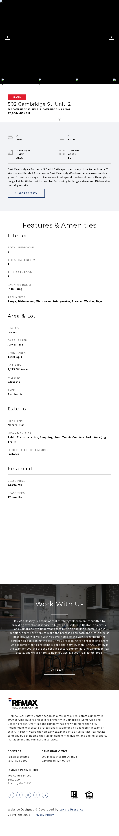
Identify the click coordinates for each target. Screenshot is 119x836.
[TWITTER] (36, 795)
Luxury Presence (71, 809)
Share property (26, 193)
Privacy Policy (44, 815)
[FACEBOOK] (11, 795)
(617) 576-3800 (17, 760)
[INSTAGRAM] (19, 795)
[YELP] (45, 795)
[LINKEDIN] (28, 795)
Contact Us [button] (59, 670)
